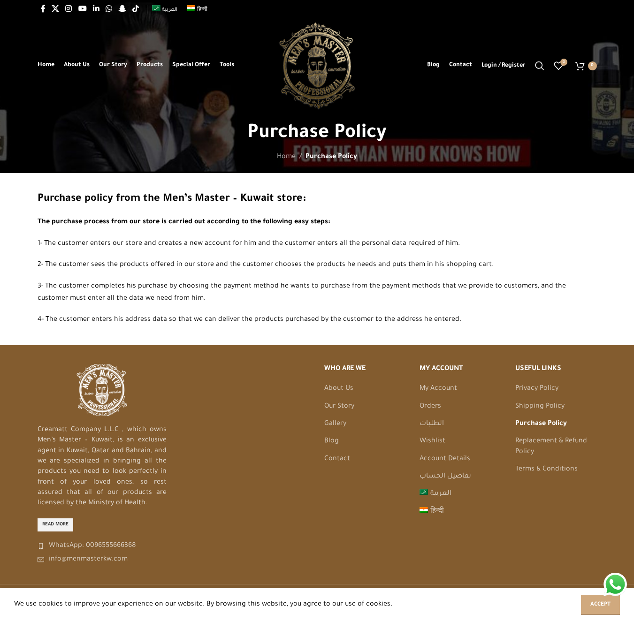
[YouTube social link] (82, 9)
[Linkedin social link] (96, 9)
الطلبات (432, 424)
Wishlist (432, 441)
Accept (600, 605)
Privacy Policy (536, 389)
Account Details (445, 459)
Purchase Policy (541, 424)
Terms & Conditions (546, 469)
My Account (438, 389)
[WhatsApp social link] (109, 9)
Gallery (335, 424)
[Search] (539, 65)
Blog (331, 441)
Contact (337, 459)
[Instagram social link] (68, 9)
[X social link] (55, 9)
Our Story (339, 406)
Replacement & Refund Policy (551, 446)
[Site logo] (316, 66)
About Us (338, 389)
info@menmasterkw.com (88, 559)
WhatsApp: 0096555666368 (92, 546)
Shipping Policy (540, 406)
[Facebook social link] (43, 9)
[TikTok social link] (135, 9)
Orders (430, 406)
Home (286, 157)
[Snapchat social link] (122, 9)
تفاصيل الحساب (445, 476)
